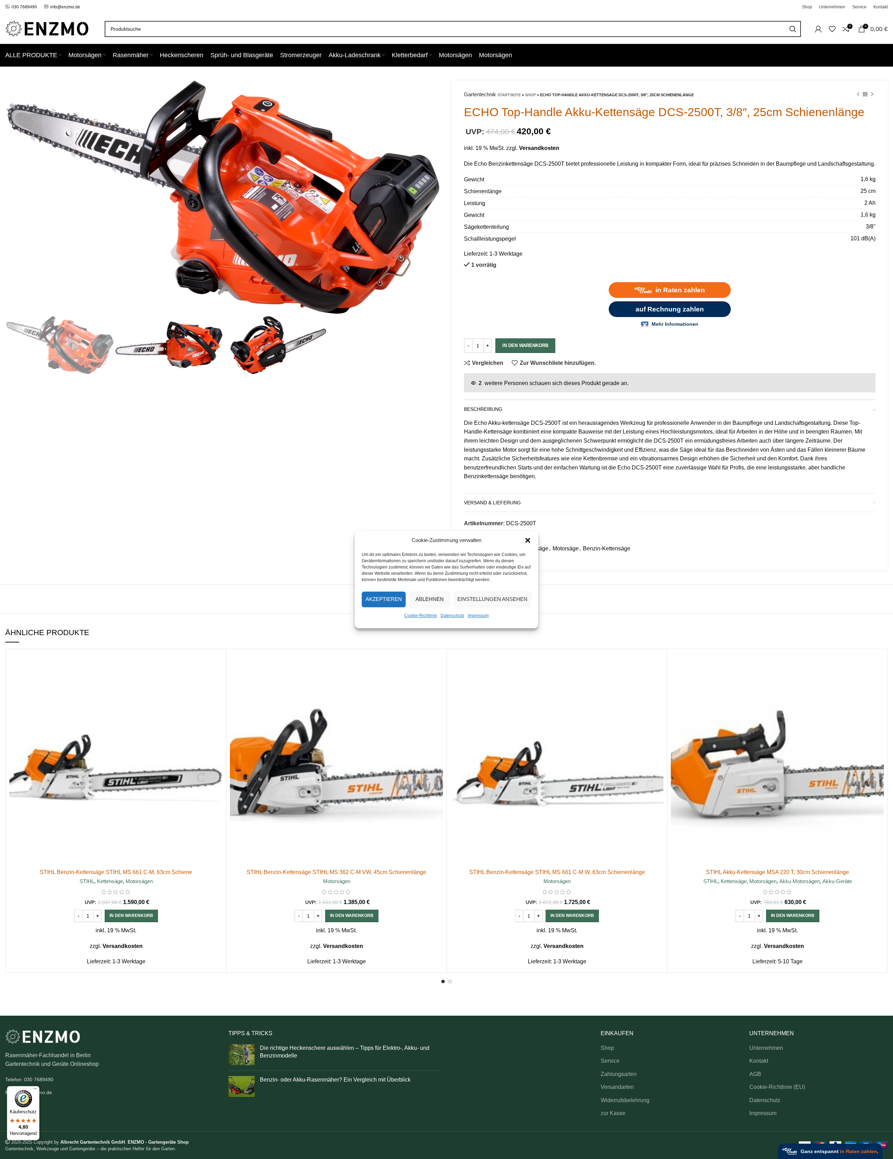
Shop (530, 95)
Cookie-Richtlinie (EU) (777, 1087)
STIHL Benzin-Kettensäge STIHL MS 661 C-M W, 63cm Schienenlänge (557, 872)
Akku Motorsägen (799, 881)
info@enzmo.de (65, 7)
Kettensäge (110, 881)
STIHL (87, 881)
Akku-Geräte (837, 881)
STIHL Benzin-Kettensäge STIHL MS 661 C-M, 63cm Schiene (116, 872)
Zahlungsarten (619, 1074)
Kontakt (758, 1061)
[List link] (111, 1079)
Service (610, 1061)
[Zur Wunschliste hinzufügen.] (217, 695)
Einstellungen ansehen (492, 599)
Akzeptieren (384, 599)
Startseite (509, 95)
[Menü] (35, 1090)
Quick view (217, 679)
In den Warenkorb (525, 345)
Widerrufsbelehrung (625, 1100)
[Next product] (872, 94)
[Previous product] (858, 94)
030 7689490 (24, 7)
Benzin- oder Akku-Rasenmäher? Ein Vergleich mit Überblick (335, 1080)
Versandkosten (539, 148)
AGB (755, 1074)
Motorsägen (139, 881)
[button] (527, 540)
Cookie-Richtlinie (420, 615)
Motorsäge (566, 548)
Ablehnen (429, 599)
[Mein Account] (818, 29)
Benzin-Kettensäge (606, 548)
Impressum (478, 615)
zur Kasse (613, 1113)
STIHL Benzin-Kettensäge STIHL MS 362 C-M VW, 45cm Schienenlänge (336, 872)
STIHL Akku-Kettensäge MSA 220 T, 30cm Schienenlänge (777, 872)
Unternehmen (766, 1048)
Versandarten (617, 1087)
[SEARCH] (793, 29)
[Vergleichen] (217, 664)
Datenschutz (452, 615)
